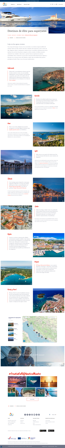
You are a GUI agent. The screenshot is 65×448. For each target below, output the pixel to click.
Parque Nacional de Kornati (19, 188)
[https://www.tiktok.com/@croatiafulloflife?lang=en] (39, 415)
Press (34, 423)
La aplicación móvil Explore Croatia (32, 0)
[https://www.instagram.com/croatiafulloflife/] (27, 415)
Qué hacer (22, 420)
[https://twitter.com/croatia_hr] (30, 415)
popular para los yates (14, 129)
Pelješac (53, 107)
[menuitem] (43, 431)
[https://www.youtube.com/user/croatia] (34, 415)
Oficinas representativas (37, 424)
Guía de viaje (22, 423)
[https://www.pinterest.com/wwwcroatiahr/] (32, 415)
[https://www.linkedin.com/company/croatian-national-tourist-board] (36, 415)
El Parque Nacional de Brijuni (43, 265)
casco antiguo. (12, 80)
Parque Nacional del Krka (15, 186)
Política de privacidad (51, 446)
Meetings (34, 420)
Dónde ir (21, 421)
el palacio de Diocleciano (43, 163)
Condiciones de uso (44, 446)
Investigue (10, 357)
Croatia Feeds (47, 420)
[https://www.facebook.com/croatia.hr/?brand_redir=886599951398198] (25, 415)
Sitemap (56, 446)
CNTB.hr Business (36, 421)
